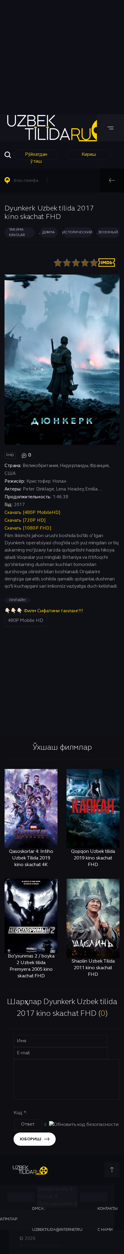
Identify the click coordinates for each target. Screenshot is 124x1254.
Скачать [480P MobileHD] (33, 513)
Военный (108, 232)
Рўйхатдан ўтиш (36, 156)
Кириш (89, 154)
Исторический (77, 232)
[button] (29, 180)
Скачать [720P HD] (25, 520)
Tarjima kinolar (17, 232)
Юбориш (30, 1139)
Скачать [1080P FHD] (28, 528)
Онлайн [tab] (17, 600)
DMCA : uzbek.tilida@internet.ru (57, 1219)
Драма (48, 232)
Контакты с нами (108, 1219)
